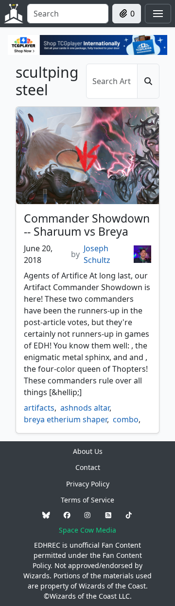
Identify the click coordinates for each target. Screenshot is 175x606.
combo (126, 419)
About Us (88, 451)
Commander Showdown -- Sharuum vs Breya (87, 225)
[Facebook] (67, 515)
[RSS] (108, 515)
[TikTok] (128, 515)
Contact (87, 467)
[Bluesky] (46, 515)
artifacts (39, 407)
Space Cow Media (87, 530)
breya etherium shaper (65, 419)
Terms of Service (87, 499)
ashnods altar (84, 407)
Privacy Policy (87, 483)
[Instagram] (87, 515)
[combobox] (67, 13)
